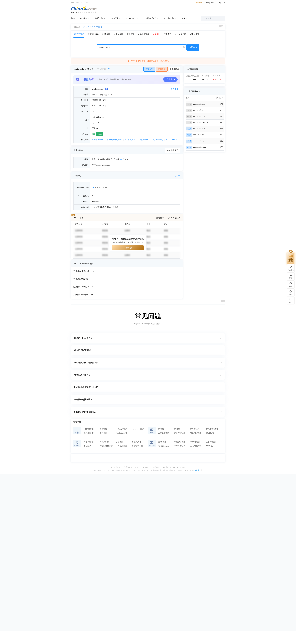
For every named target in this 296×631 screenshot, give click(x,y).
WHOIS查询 (97, 27)
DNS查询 (103, 429)
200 (93, 196)
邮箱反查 (106, 34)
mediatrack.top (199, 141)
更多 (183, 18)
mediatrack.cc (198, 135)
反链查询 (119, 442)
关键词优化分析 (106, 446)
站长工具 (86, 27)
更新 (178, 176)
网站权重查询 (157, 140)
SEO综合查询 (171, 140)
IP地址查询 (143, 140)
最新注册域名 (93, 34)
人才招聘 (175, 467)
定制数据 (161, 69)
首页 (73, 18)
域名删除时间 (89, 433)
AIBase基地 (131, 18)
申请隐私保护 (172, 150)
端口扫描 (210, 433)
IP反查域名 (194, 429)
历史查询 (167, 34)
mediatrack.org (199, 116)
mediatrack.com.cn (200, 122)
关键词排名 (88, 442)
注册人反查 (118, 34)
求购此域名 (174, 69)
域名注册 (156, 34)
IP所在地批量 (179, 433)
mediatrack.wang (199, 147)
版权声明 (166, 467)
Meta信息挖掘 (121, 446)
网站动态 (156, 467)
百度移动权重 (137, 446)
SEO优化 (83, 18)
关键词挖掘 (104, 442)
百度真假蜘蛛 (163, 433)
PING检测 (162, 442)
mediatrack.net (198, 110)
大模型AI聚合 (150, 18)
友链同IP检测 (195, 433)
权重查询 (99, 18)
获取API (149, 69)
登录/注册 (221, 3)
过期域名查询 (97, 140)
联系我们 (127, 467)
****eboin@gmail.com (101, 165)
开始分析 (169, 80)
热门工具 (115, 18)
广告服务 (136, 467)
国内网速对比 (195, 446)
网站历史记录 (163, 446)
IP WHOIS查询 (212, 429)
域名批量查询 (143, 34)
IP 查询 (161, 429)
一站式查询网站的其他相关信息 (105, 207)
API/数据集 (169, 18)
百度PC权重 (136, 442)
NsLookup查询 (138, 429)
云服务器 (196, 470)
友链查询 (103, 433)
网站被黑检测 (179, 442)
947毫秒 (95, 201)
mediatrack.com (199, 104)
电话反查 (130, 34)
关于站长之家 (115, 467)
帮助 (183, 467)
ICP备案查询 (130, 140)
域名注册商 (194, 34)
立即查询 (193, 47)
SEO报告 (210, 446)
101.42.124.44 (99, 187)
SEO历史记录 (179, 446)
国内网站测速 (195, 442)
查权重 (173, 89)
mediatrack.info (199, 129)
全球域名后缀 (180, 34)
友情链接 (146, 467)
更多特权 (138, 242)
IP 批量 (177, 429)
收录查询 (87, 446)
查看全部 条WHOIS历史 (167, 218)
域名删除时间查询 (114, 140)
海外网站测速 (212, 442)
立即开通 (128, 248)
